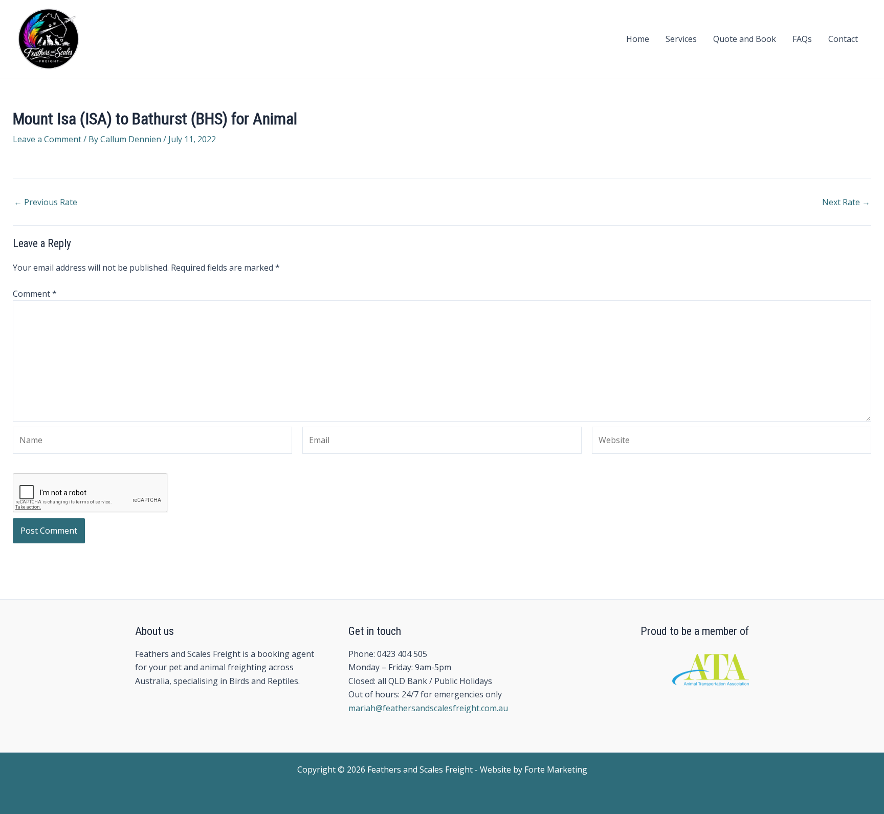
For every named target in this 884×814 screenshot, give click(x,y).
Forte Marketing (555, 769)
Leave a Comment (47, 139)
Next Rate (846, 202)
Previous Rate (45, 202)
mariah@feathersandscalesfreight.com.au (428, 708)
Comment (35, 293)
